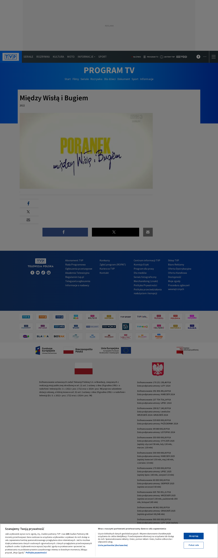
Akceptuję (193, 536)
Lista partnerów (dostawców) (113, 545)
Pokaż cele (194, 545)
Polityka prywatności (36, 552)
